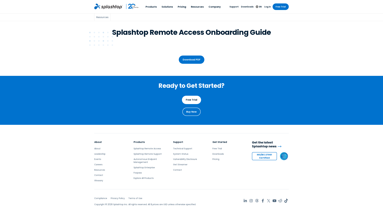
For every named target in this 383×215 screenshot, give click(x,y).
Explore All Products (144, 178)
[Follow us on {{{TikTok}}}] (286, 200)
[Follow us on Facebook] (262, 200)
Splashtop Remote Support (148, 153)
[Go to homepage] (108, 6)
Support (234, 6)
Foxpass (138, 172)
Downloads (247, 6)
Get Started (219, 142)
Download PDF (191, 59)
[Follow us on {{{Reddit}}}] (280, 200)
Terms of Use (135, 198)
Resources (197, 7)
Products (151, 7)
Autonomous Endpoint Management (145, 161)
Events (97, 159)
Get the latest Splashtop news (264, 144)
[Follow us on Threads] (257, 200)
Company (215, 7)
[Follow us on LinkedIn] (245, 200)
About (98, 142)
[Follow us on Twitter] (268, 200)
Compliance (100, 198)
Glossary (98, 180)
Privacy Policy (118, 198)
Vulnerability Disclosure (185, 159)
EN (260, 6)
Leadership (99, 153)
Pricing (182, 7)
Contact (98, 175)
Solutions (167, 7)
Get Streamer (180, 164)
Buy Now (191, 111)
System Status (180, 153)
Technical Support (182, 148)
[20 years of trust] (131, 6)
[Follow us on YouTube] (274, 200)
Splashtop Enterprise (144, 167)
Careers (98, 164)
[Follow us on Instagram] (251, 200)
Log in (267, 6)
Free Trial (281, 6)
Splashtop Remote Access (147, 148)
